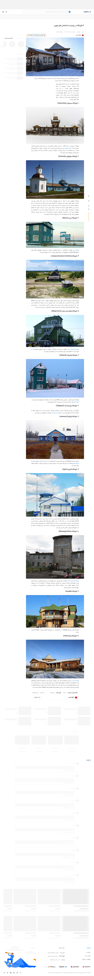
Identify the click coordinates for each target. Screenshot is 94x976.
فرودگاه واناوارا (75, 463)
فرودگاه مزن (76, 250)
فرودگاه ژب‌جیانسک (56, 413)
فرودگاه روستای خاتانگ (73, 581)
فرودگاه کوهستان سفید (73, 349)
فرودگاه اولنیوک (75, 402)
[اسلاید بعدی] (2, 46)
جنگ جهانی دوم (66, 148)
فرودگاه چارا (76, 681)
